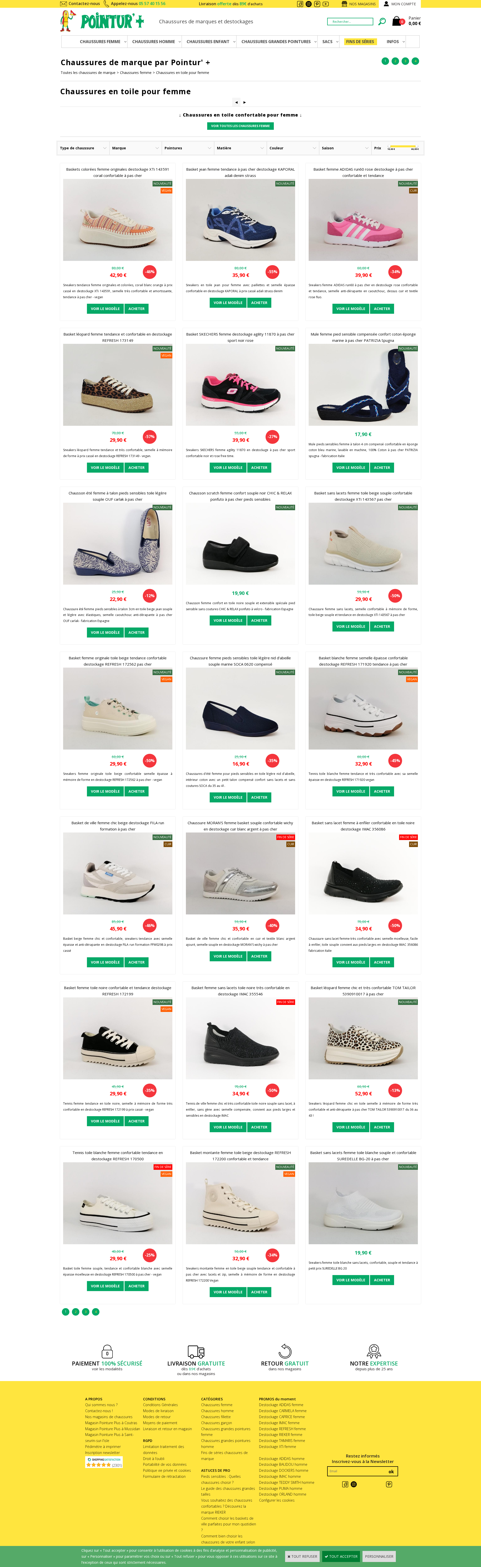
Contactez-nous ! (99, 1410)
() (117, 1465)
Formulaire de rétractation (164, 1476)
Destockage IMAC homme (280, 1476)
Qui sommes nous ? (101, 1404)
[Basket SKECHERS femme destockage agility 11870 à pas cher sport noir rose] (240, 424)
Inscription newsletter (102, 1452)
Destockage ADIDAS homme (282, 1458)
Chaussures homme (217, 1410)
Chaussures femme (136, 72)
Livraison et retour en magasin (167, 1428)
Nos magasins (362, 4)
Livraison (231, 4)
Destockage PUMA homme (280, 1488)
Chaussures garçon (216, 1422)
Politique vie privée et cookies (167, 1470)
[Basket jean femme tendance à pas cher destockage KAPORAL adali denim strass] (240, 259)
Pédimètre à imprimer (103, 1446)
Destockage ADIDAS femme (281, 1404)
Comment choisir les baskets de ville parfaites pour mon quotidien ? (228, 1524)
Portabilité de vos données (165, 1464)
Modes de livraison (158, 1410)
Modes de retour (157, 1416)
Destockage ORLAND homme (282, 1494)
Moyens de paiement (160, 1422)
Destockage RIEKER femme (280, 1434)
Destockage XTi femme (277, 1446)
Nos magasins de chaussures (109, 1416)
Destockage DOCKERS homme (283, 1470)
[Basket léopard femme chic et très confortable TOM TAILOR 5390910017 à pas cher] (363, 1078)
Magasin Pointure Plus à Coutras (111, 1422)
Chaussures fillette (216, 1416)
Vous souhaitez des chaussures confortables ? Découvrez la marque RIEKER (226, 1506)
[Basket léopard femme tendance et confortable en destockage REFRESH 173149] (117, 424)
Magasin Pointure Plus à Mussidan (112, 1428)
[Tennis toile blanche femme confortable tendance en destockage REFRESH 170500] (117, 1242)
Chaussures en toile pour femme (182, 72)
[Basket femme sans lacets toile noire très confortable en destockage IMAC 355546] (240, 1078)
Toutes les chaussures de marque (88, 72)
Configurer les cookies (277, 1500)
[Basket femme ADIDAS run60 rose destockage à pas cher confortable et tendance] (363, 259)
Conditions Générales (160, 1404)
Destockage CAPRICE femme (282, 1416)
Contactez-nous (84, 3)
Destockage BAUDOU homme (283, 1464)
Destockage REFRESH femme (282, 1428)
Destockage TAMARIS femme (282, 1440)
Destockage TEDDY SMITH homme (286, 1482)
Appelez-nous (138, 3)
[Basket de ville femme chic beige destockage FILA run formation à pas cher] (117, 913)
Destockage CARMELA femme (283, 1410)
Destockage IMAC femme (279, 1422)
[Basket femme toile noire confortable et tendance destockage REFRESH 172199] (117, 1078)
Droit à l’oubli (153, 1458)
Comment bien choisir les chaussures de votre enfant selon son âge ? (228, 1542)
